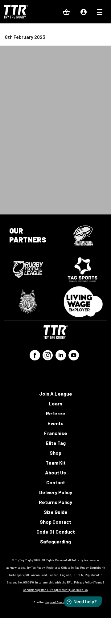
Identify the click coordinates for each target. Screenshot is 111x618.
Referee (55, 413)
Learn (55, 403)
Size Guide (56, 512)
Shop (55, 453)
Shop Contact (55, 522)
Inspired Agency (55, 602)
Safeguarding (55, 541)
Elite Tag (56, 443)
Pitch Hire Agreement (54, 590)
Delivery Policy (55, 492)
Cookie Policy (79, 590)
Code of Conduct (55, 532)
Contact (55, 482)
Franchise (55, 433)
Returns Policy (55, 502)
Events (55, 423)
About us (55, 472)
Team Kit (56, 463)
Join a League (55, 393)
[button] (99, 13)
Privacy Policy (83, 582)
